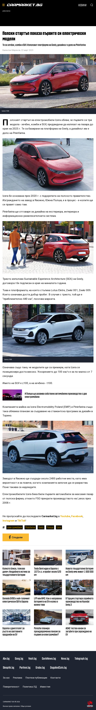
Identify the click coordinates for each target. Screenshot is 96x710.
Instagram (8, 520)
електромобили (14, 527)
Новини (82, 5)
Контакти (55, 677)
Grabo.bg (40, 667)
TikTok (21, 520)
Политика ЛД (30, 686)
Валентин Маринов (11, 50)
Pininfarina (30, 527)
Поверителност (11, 686)
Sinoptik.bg (8, 667)
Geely (41, 527)
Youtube (65, 516)
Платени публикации (36, 677)
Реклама (17, 677)
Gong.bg (19, 658)
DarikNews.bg (49, 658)
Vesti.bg (32, 658)
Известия (45, 686)
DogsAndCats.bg (58, 667)
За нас (6, 677)
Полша (50, 527)
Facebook (77, 516)
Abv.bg (6, 658)
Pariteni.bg (25, 667)
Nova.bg (65, 658)
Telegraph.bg (81, 658)
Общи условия (25, 706)
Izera (59, 527)
